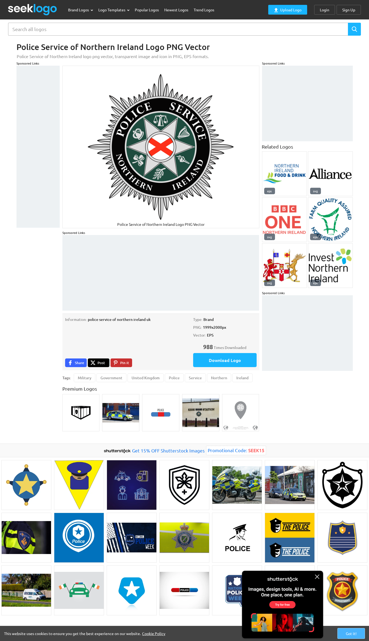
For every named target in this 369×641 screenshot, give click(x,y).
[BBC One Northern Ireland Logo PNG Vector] (284, 219)
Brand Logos (79, 9)
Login (324, 9)
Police (174, 377)
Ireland (242, 377)
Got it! (351, 633)
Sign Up (348, 9)
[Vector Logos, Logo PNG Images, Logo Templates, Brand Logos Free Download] (32, 9)
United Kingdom (146, 377)
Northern (219, 377)
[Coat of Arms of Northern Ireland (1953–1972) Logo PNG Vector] (284, 265)
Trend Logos (204, 9)
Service (195, 377)
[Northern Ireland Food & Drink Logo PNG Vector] (284, 173)
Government (111, 377)
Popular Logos (147, 9)
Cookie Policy (153, 633)
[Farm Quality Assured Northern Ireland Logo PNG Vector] (330, 219)
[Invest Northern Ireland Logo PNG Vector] (330, 265)
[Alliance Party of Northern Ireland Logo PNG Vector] (330, 173)
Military (84, 377)
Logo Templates (112, 9)
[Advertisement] (38, 147)
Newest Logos (176, 9)
